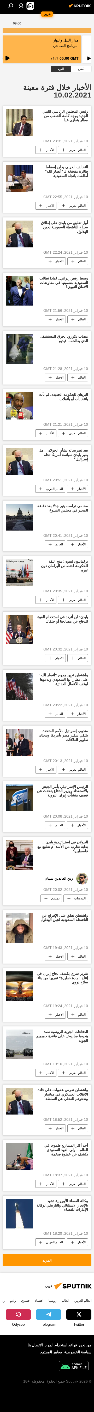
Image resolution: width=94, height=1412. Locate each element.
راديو (13, 1301)
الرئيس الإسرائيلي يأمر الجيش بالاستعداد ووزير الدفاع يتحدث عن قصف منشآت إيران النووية (62, 791)
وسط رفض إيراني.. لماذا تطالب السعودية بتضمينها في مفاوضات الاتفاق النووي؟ (63, 282)
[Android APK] (73, 1367)
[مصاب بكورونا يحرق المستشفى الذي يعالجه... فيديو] (19, 349)
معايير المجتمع (51, 1352)
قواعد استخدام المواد (61, 1345)
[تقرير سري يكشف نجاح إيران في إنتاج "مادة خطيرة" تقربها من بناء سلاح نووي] (19, 986)
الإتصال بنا (35, 1345)
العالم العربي (77, 150)
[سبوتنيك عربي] (81, 8)
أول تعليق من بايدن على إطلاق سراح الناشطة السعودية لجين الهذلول (64, 227)
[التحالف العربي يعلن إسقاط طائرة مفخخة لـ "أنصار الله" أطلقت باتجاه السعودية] (19, 178)
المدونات (80, 898)
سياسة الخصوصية (77, 1352)
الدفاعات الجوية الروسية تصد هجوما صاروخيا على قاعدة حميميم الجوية (62, 1036)
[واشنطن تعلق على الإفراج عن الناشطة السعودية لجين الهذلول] (19, 928)
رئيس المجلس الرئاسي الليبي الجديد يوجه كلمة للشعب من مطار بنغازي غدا (65, 115)
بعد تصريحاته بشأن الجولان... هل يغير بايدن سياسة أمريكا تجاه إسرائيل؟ (63, 454)
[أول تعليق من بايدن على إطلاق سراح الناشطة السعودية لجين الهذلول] (19, 234)
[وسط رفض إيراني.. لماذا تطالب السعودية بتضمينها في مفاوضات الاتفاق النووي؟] (19, 291)
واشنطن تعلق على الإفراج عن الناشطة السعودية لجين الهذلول (64, 917)
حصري (25, 1301)
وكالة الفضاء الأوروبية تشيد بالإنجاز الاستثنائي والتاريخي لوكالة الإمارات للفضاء (62, 1205)
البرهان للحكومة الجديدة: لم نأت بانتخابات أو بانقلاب (63, 396)
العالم (82, 261)
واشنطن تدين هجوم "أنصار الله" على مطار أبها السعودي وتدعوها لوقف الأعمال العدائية (63, 679)
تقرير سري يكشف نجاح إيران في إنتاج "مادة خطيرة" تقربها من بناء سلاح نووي (62, 977)
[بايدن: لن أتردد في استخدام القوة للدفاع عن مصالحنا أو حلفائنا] (19, 629)
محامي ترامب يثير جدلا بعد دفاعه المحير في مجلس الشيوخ (62, 508)
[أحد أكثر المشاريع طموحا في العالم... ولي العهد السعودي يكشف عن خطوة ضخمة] (19, 1156)
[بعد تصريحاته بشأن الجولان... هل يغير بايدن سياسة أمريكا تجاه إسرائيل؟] (19, 461)
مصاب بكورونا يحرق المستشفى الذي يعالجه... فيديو (64, 338)
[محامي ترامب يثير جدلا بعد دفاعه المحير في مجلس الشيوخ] (19, 517)
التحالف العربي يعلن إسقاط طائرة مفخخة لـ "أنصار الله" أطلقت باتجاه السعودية (66, 171)
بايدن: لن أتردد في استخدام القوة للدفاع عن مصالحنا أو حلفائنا (62, 619)
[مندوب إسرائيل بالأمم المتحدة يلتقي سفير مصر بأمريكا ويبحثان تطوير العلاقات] (19, 742)
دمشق (55, 898)
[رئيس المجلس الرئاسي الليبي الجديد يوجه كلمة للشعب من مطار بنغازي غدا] (19, 122)
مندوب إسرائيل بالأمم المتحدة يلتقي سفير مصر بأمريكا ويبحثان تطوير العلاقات (63, 735)
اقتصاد (39, 1301)
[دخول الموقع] (21, 6)
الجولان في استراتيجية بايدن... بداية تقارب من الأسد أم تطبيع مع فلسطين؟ (62, 846)
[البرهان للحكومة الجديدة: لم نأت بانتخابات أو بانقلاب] (19, 405)
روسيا (52, 1301)
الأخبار (50, 150)
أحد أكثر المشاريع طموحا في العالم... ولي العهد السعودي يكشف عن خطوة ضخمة (66, 1149)
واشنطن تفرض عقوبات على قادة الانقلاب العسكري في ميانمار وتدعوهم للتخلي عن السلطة (63, 1094)
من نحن (85, 1345)
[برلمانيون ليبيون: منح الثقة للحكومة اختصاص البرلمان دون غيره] (19, 572)
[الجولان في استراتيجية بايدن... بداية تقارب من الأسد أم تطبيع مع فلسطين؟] (19, 854)
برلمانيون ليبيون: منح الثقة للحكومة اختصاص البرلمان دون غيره (64, 565)
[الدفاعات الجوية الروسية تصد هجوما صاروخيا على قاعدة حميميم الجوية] (19, 1044)
